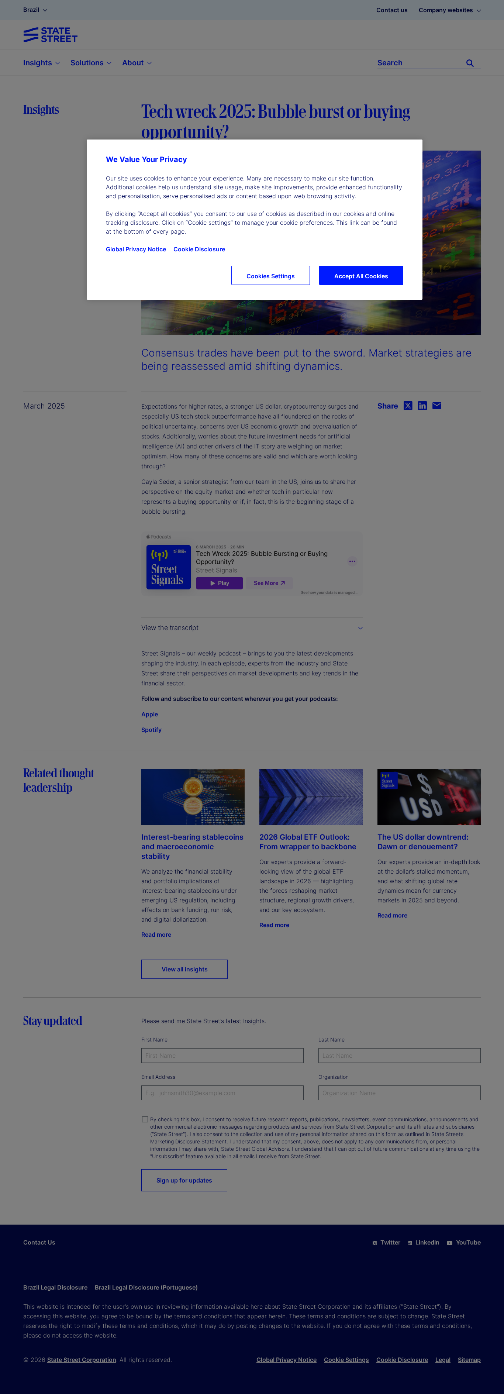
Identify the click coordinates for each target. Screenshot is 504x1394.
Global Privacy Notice (136, 249)
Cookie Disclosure (199, 249)
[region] (254, 220)
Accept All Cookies (361, 276)
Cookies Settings (270, 276)
